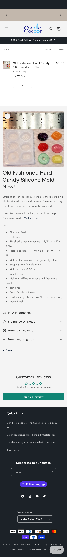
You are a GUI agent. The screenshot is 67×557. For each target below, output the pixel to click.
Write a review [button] (33, 397)
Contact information (37, 549)
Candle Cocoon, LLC (21, 544)
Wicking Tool (31, 218)
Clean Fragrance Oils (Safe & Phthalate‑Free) (31, 434)
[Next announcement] (60, 4)
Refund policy (41, 544)
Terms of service (16, 450)
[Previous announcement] (6, 4)
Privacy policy (57, 544)
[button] (7, 29)
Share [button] (9, 350)
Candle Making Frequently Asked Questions (31, 442)
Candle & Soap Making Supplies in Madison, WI (32, 425)
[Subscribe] (52, 472)
